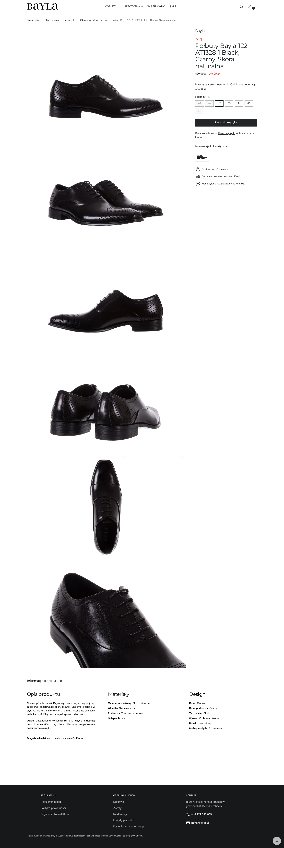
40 (199, 103)
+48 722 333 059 (201, 814)
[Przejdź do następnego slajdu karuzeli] (254, 774)
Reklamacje (120, 814)
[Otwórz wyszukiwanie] (241, 6)
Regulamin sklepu (51, 801)
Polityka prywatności (53, 808)
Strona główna (34, 20)
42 (219, 103)
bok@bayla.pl (200, 822)
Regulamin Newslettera (54, 814)
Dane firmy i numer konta (128, 826)
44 (238, 103)
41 (209, 103)
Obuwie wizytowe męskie (94, 20)
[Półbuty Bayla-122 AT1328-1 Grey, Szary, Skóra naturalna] (202, 155)
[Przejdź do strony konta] (248, 6)
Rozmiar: (202, 96)
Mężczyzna (52, 20)
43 (229, 103)
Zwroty (117, 808)
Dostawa (118, 801)
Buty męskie (69, 20)
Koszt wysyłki (226, 133)
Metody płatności (123, 820)
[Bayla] (42, 6)
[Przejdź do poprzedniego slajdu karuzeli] (246, 774)
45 (248, 103)
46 (199, 110)
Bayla (200, 31)
